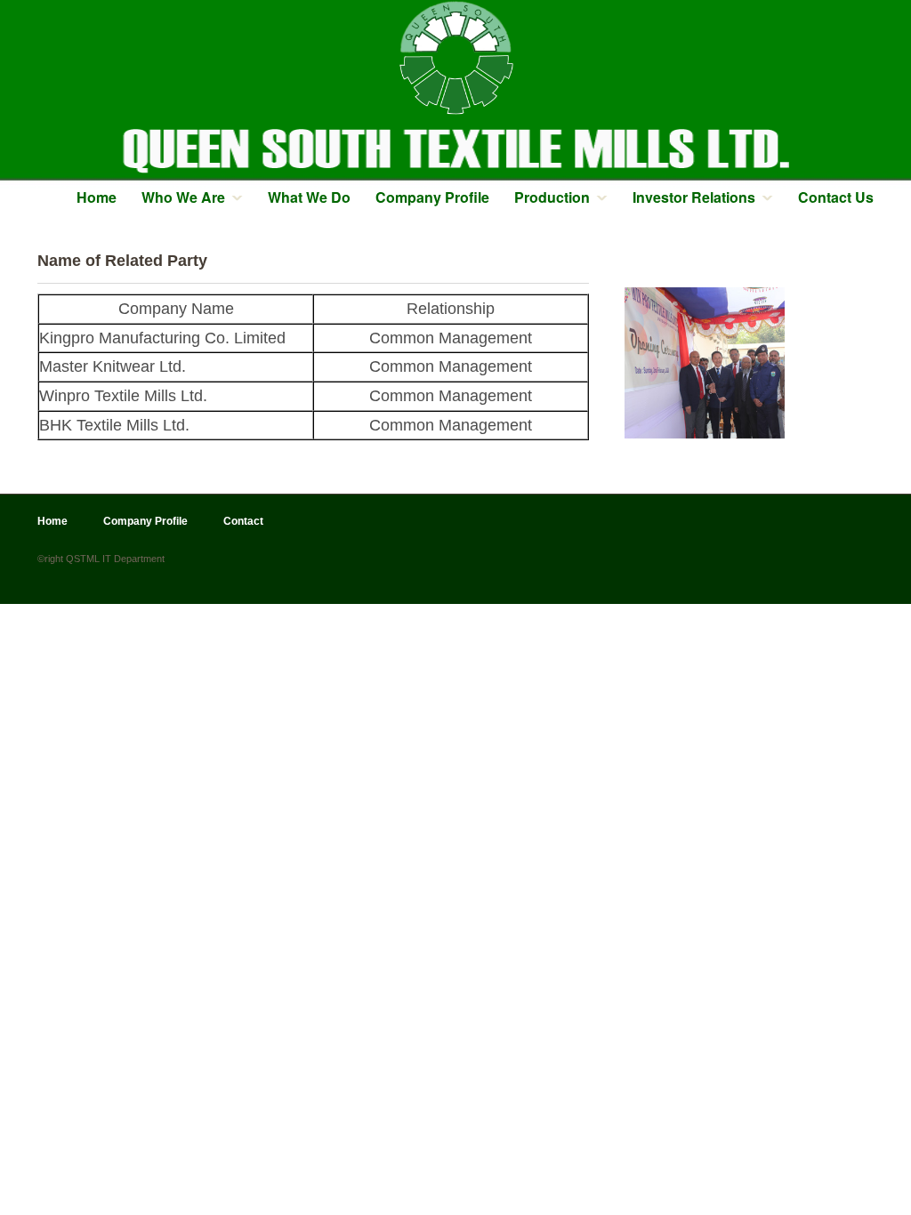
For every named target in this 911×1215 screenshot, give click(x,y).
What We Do (309, 197)
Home (97, 197)
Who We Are (183, 197)
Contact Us (836, 197)
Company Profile (432, 197)
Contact (243, 521)
